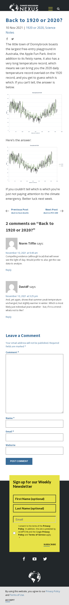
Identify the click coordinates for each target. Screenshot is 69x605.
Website (10, 445)
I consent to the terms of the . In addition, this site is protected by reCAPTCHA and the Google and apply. (37, 532)
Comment (12, 352)
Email (10, 431)
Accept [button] (10, 600)
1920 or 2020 (35, 28)
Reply (8, 269)
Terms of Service (37, 534)
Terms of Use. (17, 595)
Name (10, 418)
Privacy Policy (53, 591)
